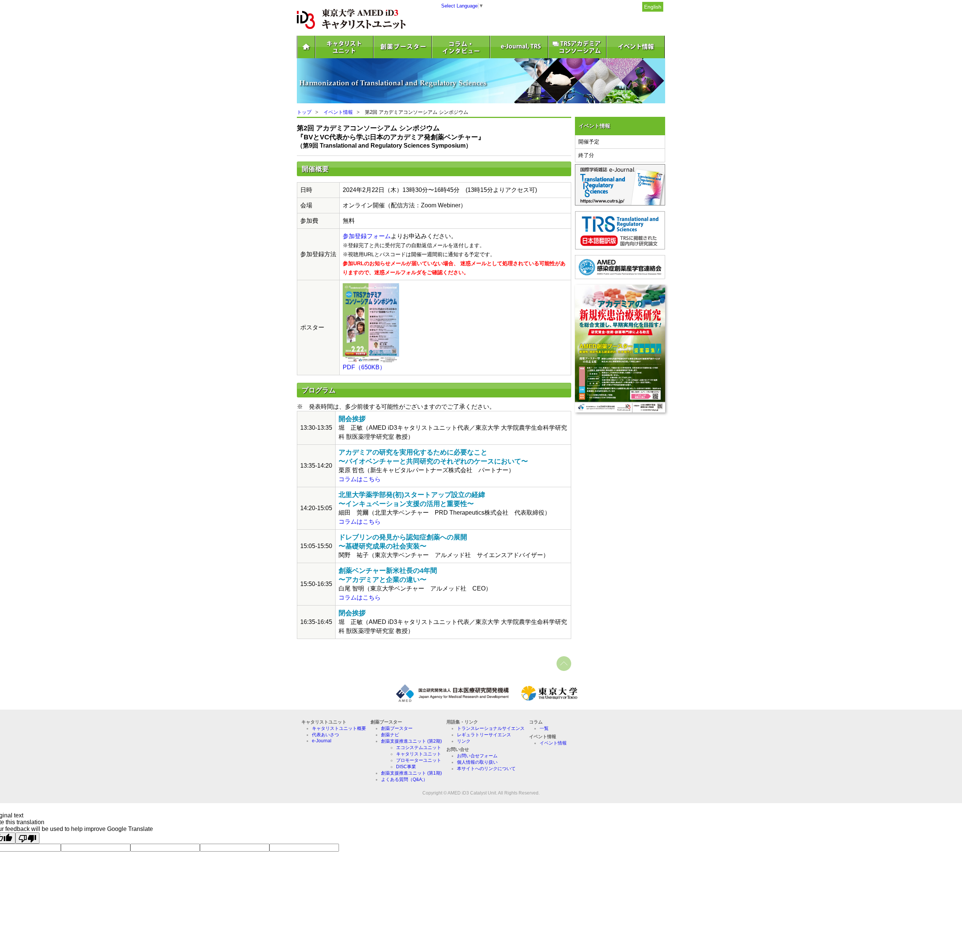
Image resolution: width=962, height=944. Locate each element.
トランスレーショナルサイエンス (491, 728)
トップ (304, 112)
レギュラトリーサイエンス (484, 734)
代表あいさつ (325, 734)
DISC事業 (406, 766)
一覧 (544, 728)
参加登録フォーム (367, 236)
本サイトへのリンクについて (486, 768)
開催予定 (588, 142)
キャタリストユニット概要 (339, 728)
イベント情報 (338, 112)
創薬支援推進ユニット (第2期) (411, 741)
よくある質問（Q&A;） (404, 779)
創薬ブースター (397, 728)
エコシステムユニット (418, 747)
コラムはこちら (360, 479)
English (652, 7)
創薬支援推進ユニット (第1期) (411, 773)
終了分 (586, 155)
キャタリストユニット (418, 754)
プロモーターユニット (418, 760)
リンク (463, 741)
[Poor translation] (27, 838)
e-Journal (321, 740)
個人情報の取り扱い (477, 762)
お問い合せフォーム (477, 755)
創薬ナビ (390, 734)
